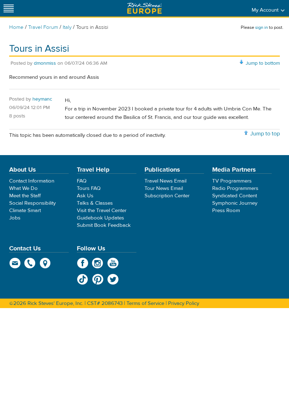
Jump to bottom (263, 63)
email (15, 263)
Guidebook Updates (100, 218)
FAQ (81, 181)
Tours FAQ (88, 188)
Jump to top (265, 133)
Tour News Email (163, 188)
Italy (67, 27)
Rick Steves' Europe (144, 8)
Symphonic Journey (234, 203)
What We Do (23, 188)
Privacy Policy (183, 303)
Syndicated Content (234, 195)
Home (16, 27)
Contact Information (31, 181)
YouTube (113, 263)
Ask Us (85, 195)
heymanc (42, 99)
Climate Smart (25, 210)
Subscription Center (167, 195)
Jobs (14, 218)
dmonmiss (45, 63)
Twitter (113, 279)
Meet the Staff (25, 195)
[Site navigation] (9, 8)
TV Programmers (232, 181)
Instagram (98, 263)
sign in (261, 27)
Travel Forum (43, 27)
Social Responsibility (32, 203)
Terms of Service (145, 303)
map (45, 263)
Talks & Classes (95, 203)
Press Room (226, 210)
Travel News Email (165, 181)
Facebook (82, 263)
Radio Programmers (235, 188)
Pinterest (98, 279)
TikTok (82, 279)
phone (30, 263)
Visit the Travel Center (102, 210)
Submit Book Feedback (104, 225)
